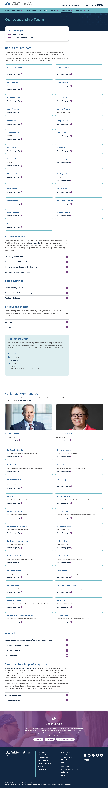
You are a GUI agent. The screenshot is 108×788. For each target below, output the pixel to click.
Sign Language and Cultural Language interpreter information (69, 771)
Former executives (12, 700)
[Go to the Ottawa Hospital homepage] (18, 4)
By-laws (8, 322)
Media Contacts (42, 760)
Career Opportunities (44, 763)
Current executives (13, 695)
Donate (99, 5)
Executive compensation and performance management (28, 640)
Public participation (13, 298)
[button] (14, 10)
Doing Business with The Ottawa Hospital (68, 765)
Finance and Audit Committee (17, 262)
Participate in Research (65, 739)
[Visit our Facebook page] (85, 755)
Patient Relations (42, 755)
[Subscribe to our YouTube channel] (89, 755)
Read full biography (13, 74)
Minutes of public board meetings (19, 293)
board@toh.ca (15, 360)
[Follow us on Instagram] (97, 755)
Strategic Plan (35, 243)
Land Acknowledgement (68, 752)
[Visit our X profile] (93, 755)
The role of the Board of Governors (19, 645)
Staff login (64, 775)
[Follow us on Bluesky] (101, 755)
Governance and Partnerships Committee (22, 267)
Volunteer (50, 739)
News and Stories (42, 758)
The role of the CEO (13, 650)
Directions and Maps (74, 5)
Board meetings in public (15, 288)
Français (64, 5)
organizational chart (25, 400)
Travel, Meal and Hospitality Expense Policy (20, 668)
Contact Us (93, 5)
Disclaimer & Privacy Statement (67, 758)
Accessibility (64, 755)
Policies (8, 327)
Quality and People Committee (17, 272)
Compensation (11, 655)
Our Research (84, 5)
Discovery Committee (14, 257)
